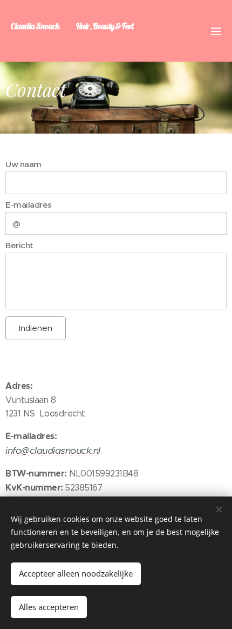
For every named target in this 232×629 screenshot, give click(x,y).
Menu (216, 31)
